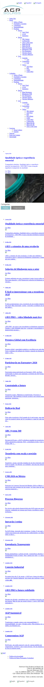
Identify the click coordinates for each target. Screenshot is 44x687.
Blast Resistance (27, 48)
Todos (5, 208)
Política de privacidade (16, 656)
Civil (19, 56)
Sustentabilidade (18, 27)
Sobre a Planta (18, 22)
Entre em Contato (14, 135)
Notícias (11, 133)
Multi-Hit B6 (26, 46)
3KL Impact (25, 39)
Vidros (24, 65)
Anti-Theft (25, 32)
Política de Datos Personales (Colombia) (21, 658)
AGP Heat (29, 66)
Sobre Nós (12, 18)
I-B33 (28, 70)
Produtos (16, 29)
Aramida (24, 58)
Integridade (12, 137)
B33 (27, 68)
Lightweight (26, 41)
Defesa (20, 37)
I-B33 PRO (29, 72)
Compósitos (25, 61)
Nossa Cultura (18, 130)
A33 (27, 60)
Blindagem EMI (27, 49)
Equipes (16, 131)
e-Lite (24, 34)
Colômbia (12, 73)
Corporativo (18, 208)
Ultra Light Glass (27, 42)
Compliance (17, 25)
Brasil (11, 20)
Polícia (20, 30)
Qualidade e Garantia (20, 24)
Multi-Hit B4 (26, 44)
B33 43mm (29, 116)
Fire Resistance (26, 51)
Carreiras (12, 128)
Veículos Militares (27, 54)
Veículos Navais (27, 53)
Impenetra (25, 36)
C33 (27, 63)
